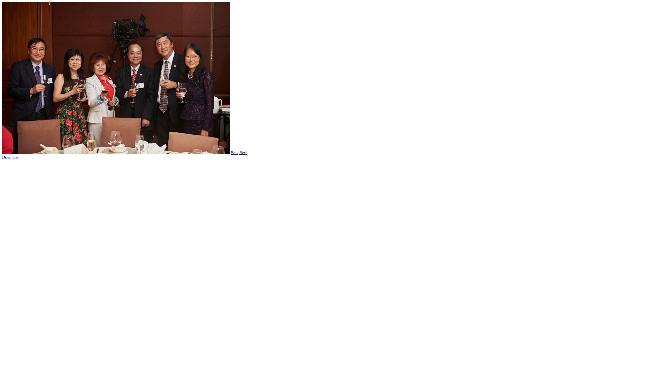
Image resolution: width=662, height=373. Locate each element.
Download (10, 157)
